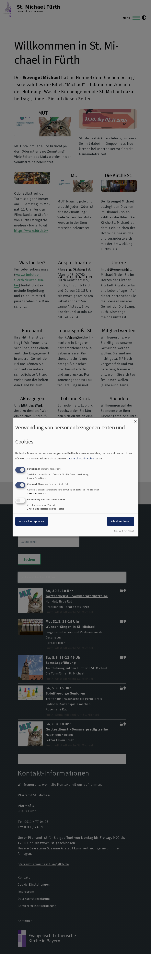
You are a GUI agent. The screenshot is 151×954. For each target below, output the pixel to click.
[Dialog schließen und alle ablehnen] (135, 420)
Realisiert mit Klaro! (123, 531)
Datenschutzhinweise (80, 458)
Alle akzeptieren (120, 521)
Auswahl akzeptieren (31, 521)
